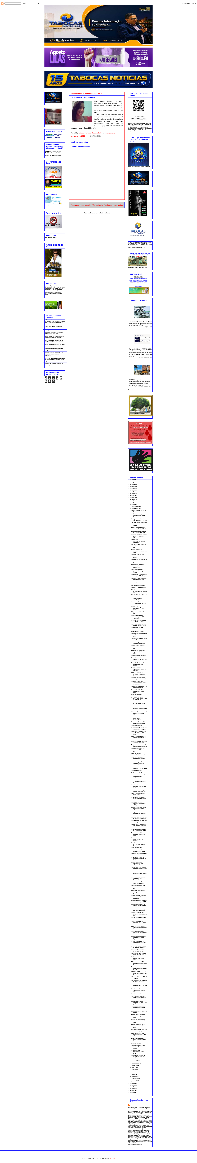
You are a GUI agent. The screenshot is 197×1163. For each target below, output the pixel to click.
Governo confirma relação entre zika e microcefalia (139, 767)
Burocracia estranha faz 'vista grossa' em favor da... (138, 892)
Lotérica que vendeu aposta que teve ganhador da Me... (139, 635)
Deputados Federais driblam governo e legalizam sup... (139, 536)
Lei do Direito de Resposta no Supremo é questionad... (138, 897)
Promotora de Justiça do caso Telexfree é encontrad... (138, 598)
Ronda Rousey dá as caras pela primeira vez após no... (138, 826)
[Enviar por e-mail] (91, 136)
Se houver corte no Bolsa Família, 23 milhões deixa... (138, 1047)
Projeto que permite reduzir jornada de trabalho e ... (138, 918)
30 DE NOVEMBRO (136, 694)
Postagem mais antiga (113, 205)
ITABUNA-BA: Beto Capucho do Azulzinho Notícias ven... (138, 703)
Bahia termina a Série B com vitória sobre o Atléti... (139, 882)
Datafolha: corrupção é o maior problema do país (138, 678)
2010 (131, 1092)
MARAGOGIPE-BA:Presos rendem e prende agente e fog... (138, 873)
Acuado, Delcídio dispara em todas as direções (139, 687)
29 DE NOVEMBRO (136, 847)
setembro (134, 1063)
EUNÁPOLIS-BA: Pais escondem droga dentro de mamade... (138, 683)
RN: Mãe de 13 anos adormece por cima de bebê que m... (138, 803)
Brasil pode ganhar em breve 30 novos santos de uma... (138, 1040)
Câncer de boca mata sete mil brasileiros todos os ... (138, 738)
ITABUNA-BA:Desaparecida (138, 655)
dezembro (134, 506)
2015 (131, 504)
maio (133, 1072)
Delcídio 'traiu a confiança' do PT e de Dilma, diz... (138, 532)
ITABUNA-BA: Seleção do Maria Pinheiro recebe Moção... (138, 1057)
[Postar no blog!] (93, 136)
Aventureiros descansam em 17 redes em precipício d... (139, 781)
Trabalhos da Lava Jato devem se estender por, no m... (138, 786)
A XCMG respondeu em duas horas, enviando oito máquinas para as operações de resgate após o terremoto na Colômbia (141, 382)
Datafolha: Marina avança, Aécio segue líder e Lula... (138, 808)
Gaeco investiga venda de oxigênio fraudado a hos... (138, 546)
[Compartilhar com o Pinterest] (100, 136)
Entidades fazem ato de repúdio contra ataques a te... (139, 708)
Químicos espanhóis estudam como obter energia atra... (137, 763)
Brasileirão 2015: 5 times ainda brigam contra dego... (138, 691)
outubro (134, 1060)
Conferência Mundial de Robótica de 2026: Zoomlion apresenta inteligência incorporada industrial (141, 323)
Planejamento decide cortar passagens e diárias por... (139, 580)
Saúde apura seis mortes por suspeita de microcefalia (138, 566)
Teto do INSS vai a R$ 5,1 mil (139, 594)
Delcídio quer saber (136, 994)
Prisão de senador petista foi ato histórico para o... (139, 742)
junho (133, 1069)
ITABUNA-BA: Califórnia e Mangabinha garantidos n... (138, 799)
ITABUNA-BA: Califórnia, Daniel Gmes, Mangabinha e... (137, 718)
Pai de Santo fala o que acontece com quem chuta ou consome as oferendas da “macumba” (54, 332)
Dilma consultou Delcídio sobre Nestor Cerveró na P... (139, 928)
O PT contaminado (136, 770)
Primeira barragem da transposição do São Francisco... (137, 617)
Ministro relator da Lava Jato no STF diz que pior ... (139, 1030)
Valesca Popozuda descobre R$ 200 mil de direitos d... (139, 817)
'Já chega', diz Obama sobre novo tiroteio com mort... (139, 639)
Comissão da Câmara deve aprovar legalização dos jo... (138, 906)
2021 (131, 491)
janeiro (134, 1081)
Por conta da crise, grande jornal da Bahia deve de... (139, 954)
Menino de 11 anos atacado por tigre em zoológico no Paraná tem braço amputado (55, 360)
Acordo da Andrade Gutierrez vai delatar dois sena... (139, 551)
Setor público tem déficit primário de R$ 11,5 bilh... (139, 528)
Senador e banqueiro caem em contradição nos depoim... (138, 937)
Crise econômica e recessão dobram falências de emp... (139, 713)
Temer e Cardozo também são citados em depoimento (138, 878)
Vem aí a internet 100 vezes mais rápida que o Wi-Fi (139, 901)
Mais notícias (131, 389)
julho (133, 1067)
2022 (131, 488)
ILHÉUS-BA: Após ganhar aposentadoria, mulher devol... (138, 515)
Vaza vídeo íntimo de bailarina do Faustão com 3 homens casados (54, 341)
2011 (131, 1090)
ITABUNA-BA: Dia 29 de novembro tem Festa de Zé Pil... (138, 859)
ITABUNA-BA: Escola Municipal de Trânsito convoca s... (138, 541)
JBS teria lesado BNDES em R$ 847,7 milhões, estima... (139, 524)
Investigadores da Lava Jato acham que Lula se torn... (139, 821)
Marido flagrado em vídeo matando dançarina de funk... (138, 1007)
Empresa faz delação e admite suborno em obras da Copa (139, 968)
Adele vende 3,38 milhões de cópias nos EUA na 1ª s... (139, 674)
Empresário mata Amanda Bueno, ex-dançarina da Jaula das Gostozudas (54, 354)
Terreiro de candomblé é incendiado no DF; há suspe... (138, 1021)
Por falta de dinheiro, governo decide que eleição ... (137, 571)
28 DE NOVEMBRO (136, 1043)
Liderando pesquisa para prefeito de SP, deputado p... (138, 750)
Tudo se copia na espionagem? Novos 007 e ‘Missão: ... (139, 669)
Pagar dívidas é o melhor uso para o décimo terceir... (138, 664)
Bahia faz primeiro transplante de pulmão (138, 754)
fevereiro (134, 1078)
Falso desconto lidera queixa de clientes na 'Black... (138, 834)
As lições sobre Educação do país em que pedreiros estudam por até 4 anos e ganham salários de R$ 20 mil (55, 322)
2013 (131, 1086)
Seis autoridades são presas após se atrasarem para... (139, 790)
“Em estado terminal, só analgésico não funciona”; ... (138, 776)
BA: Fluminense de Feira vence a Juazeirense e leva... (138, 887)
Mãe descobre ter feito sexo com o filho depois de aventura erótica (54, 337)
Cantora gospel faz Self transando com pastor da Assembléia (54, 349)
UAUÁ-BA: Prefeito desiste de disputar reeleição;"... (139, 946)
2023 (131, 486)
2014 (131, 1083)
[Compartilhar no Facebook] (98, 136)
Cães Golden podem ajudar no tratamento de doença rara (139, 591)
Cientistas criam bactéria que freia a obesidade (138, 722)
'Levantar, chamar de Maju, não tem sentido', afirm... (139, 624)
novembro (134, 508)
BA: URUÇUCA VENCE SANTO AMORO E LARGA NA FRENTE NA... (139, 698)
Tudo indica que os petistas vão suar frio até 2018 (138, 642)
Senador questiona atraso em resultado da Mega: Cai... (138, 990)
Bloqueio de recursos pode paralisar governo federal (139, 745)
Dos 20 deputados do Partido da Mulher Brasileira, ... (139, 981)
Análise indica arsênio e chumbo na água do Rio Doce (138, 1016)
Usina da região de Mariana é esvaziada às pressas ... (138, 603)
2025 (131, 482)
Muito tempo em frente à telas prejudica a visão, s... (138, 923)
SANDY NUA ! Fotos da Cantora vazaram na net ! (53, 327)
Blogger (112, 1158)
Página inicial (97, 205)
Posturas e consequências (138, 587)
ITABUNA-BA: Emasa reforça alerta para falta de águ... (139, 575)
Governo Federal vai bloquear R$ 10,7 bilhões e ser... (139, 985)
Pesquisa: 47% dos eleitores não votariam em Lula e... (139, 854)
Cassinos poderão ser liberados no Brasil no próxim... (138, 556)
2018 (131, 497)
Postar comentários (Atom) (100, 213)
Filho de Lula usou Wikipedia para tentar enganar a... (139, 909)
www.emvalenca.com (51, 237)
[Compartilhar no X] (95, 136)
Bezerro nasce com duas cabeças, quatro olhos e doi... (138, 647)
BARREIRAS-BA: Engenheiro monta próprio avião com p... (139, 973)
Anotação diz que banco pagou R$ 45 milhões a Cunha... (138, 652)
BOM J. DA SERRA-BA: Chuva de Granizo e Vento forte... (139, 914)
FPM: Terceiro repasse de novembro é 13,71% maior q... (138, 608)
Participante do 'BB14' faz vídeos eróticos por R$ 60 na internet (54, 364)
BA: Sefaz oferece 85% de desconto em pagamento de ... (139, 963)
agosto (134, 1065)
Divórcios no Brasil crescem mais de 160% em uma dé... (139, 561)
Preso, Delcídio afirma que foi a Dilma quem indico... (139, 830)
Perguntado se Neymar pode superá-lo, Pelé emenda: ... (139, 659)
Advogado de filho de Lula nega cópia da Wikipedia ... (139, 868)
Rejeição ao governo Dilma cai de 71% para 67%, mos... (138, 733)
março (133, 1076)
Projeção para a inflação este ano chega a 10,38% (139, 519)
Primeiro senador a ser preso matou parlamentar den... (139, 933)
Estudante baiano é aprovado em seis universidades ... (137, 863)
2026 (131, 479)
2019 (131, 495)
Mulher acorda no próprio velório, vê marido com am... (138, 997)
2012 (131, 1088)
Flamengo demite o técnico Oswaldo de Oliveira (138, 950)
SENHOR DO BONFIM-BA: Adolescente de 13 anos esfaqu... (138, 1035)
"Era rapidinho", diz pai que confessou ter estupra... (139, 728)
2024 (131, 484)
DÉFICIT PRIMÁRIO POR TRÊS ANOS (138, 794)
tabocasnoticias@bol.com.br (52, 292)
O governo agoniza (136, 725)
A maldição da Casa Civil (138, 583)
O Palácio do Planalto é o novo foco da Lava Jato (138, 628)
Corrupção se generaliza (138, 585)
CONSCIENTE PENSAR (137, 631)
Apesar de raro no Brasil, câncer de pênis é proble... (138, 1026)
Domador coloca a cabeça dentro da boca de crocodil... (138, 839)
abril (133, 1074)
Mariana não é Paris (136, 772)
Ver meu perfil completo (135, 1144)
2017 (131, 499)
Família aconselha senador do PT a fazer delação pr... (138, 844)
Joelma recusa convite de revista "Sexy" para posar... (138, 958)
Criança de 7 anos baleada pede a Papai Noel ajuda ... (138, 813)
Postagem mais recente (81, 205)
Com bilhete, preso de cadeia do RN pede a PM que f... (138, 1003)
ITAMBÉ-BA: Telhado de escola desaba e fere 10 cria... (138, 943)
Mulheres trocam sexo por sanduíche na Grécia (138, 621)
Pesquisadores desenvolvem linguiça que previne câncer (138, 1052)
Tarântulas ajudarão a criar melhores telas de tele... (138, 850)
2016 (131, 502)
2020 (131, 493)
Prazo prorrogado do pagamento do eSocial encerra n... (138, 758)
